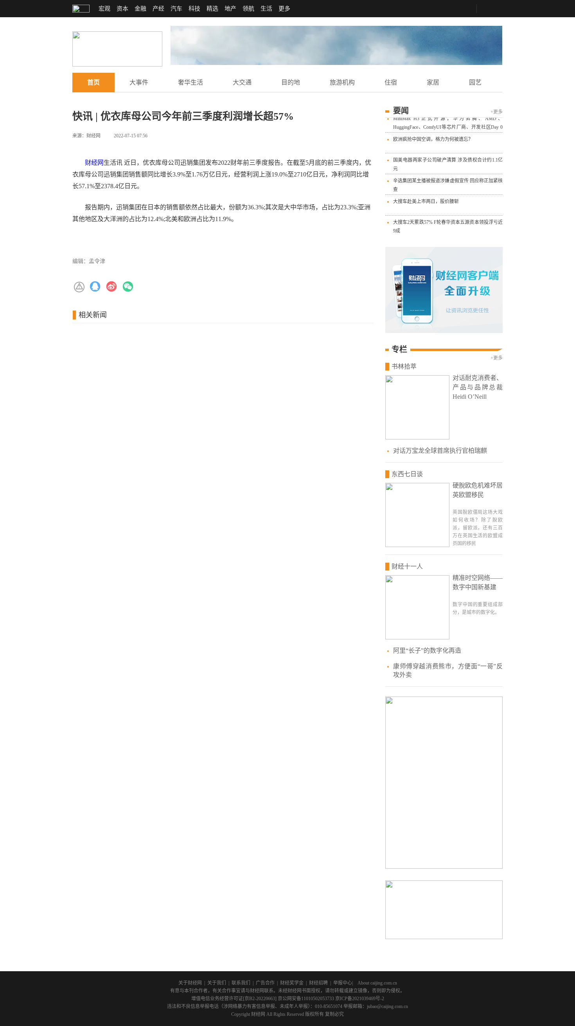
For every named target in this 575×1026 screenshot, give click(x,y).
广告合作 (265, 983)
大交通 (242, 82)
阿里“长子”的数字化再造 (427, 650)
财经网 (94, 162)
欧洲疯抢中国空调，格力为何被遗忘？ (433, 136)
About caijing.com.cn (377, 983)
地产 (230, 8)
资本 (122, 8)
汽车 (176, 8)
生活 (266, 8)
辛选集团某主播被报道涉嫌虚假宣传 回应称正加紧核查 (448, 182)
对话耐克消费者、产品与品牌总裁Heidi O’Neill (478, 387)
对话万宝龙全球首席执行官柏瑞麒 (440, 450)
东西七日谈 (407, 474)
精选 (212, 8)
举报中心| (343, 983)
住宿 (391, 82)
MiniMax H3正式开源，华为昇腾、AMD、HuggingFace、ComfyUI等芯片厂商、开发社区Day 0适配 (448, 124)
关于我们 (216, 983)
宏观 (104, 8)
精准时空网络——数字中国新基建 (478, 582)
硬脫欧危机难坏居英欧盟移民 (478, 490)
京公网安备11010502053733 (306, 998)
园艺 (475, 82)
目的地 (290, 82)
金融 (140, 8)
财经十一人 (407, 566)
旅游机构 (342, 82)
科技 (194, 8)
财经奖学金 (292, 983)
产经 (158, 8)
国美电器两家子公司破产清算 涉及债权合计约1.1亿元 (448, 162)
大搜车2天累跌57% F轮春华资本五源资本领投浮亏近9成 (448, 224)
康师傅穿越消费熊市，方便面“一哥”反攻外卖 (448, 670)
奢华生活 (190, 82)
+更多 (497, 112)
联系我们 (241, 983)
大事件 (138, 82)
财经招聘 (318, 983)
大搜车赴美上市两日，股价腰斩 (426, 199)
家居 (433, 82)
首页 (93, 82)
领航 (248, 8)
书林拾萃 (404, 366)
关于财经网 (190, 983)
